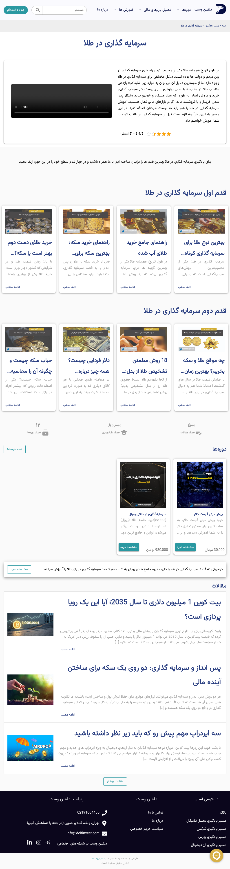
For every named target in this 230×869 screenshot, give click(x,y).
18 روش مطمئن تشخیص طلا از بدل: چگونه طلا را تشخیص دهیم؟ (144, 366)
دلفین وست (203, 10)
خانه (224, 26)
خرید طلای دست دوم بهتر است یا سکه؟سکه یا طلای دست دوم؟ (30, 248)
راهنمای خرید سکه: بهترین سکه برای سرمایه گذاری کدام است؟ (89, 248)
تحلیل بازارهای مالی (157, 10)
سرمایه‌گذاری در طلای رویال (147, 514)
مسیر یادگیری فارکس (211, 829)
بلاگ (223, 813)
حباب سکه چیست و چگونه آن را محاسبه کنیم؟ (30, 366)
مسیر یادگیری (212, 26)
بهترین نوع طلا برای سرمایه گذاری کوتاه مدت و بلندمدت (204, 248)
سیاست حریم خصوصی (146, 829)
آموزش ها (126, 10)
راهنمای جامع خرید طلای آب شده (147, 248)
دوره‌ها (186, 10)
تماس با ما (155, 813)
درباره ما (102, 10)
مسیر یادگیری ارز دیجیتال (208, 845)
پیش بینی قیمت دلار (208, 514)
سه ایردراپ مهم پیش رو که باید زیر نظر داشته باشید (147, 733)
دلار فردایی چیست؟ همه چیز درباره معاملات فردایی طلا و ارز (87, 366)
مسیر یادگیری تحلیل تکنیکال (206, 821)
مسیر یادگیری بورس (212, 837)
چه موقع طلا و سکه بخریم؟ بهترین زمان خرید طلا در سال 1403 (204, 366)
